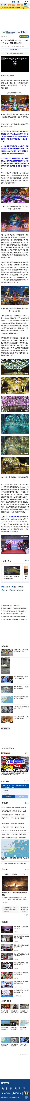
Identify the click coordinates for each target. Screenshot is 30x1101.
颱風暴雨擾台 (11, 5)
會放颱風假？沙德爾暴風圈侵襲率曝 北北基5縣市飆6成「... (15, 859)
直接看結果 (8, 796)
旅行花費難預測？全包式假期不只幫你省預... (14, 619)
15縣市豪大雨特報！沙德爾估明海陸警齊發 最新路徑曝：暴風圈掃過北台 (23, 1028)
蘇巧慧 (6, 790)
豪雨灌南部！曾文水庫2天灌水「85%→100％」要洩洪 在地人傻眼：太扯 (5, 1028)
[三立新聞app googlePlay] (17, 1093)
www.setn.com (15, 1097)
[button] (23, 1)
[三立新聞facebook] (6, 1089)
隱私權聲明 (4, 1097)
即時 (5, 5)
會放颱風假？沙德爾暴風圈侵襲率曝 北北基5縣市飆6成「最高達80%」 (4, 1044)
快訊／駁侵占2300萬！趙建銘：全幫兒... (13, 614)
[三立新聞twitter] (19, 1089)
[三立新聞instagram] (11, 1089)
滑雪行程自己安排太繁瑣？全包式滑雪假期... (14, 617)
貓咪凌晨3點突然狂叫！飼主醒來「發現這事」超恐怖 (14, 1011)
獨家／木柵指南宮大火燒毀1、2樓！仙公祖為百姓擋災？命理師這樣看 (4, 1011)
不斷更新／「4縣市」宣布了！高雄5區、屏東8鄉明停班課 (24, 1011)
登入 (28, 1)
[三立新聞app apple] (6, 1093)
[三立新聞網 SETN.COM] (1, 4)
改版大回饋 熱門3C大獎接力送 (11, 605)
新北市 (23, 117)
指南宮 (6, 874)
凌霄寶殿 (15, 874)
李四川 (6, 792)
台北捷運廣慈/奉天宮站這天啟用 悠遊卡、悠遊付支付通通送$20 (14, 1028)
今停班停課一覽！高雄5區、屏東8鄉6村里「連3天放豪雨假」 (24, 1044)
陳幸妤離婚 (20, 5)
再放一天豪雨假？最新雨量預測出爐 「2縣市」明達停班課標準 (14, 1044)
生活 (25, 5)
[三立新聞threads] (24, 1089)
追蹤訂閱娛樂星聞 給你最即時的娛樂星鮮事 (14, 608)
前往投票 (21, 796)
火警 (23, 874)
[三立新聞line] (15, 1089)
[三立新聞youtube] (2, 1089)
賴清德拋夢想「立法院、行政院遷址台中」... (14, 611)
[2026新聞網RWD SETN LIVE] (2, 1)
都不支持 (6, 794)
